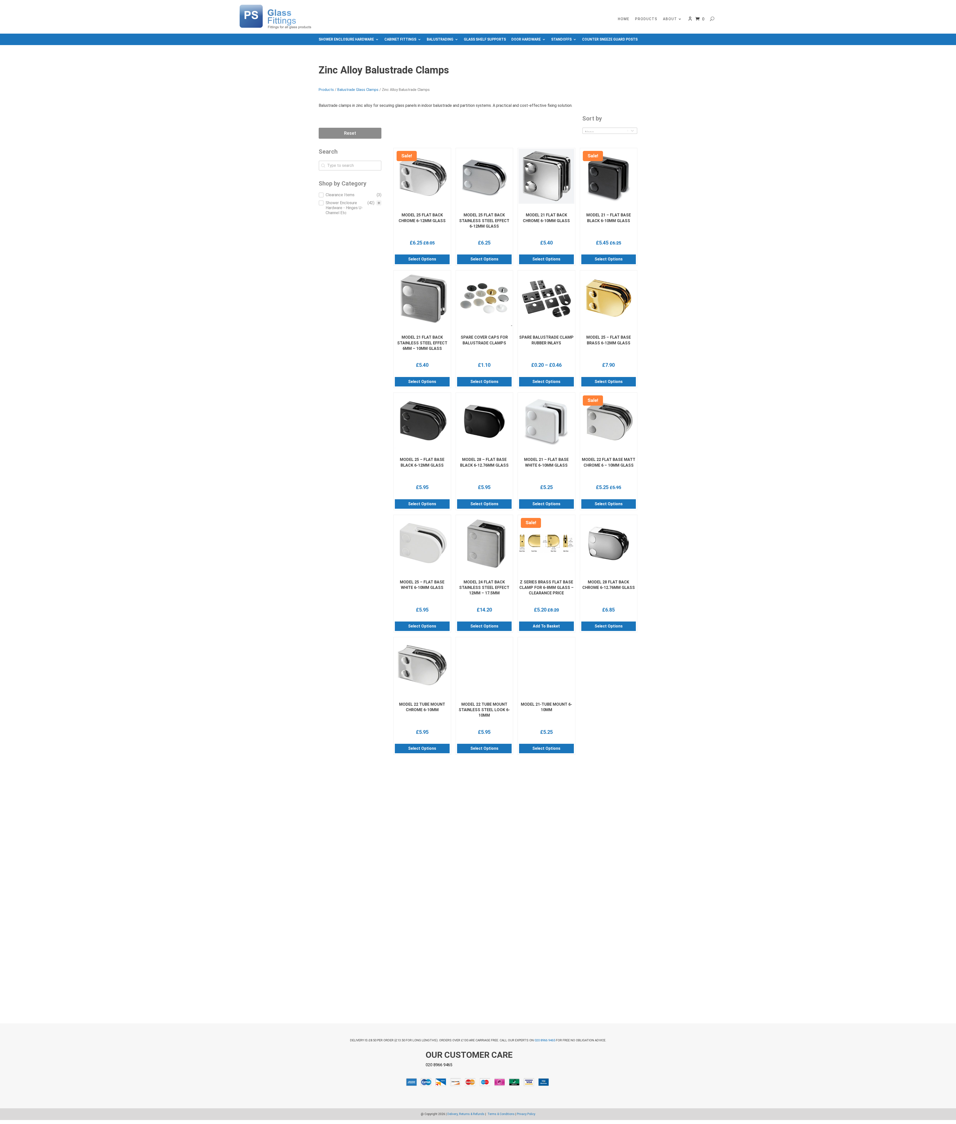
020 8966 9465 (545, 1040)
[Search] (712, 19)
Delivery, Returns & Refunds (465, 1114)
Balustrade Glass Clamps (357, 89)
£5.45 (602, 243)
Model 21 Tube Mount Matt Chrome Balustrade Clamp (546, 954)
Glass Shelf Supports (485, 39)
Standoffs (561, 39)
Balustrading (440, 39)
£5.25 (546, 487)
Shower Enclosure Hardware (346, 39)
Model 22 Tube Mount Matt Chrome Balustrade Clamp (609, 954)
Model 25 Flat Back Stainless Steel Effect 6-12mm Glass (484, 221)
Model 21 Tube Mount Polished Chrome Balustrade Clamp (422, 832)
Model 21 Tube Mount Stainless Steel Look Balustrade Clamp (546, 832)
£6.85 (608, 610)
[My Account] (690, 20)
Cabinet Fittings (400, 39)
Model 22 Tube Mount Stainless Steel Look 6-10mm (484, 710)
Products (646, 19)
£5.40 (546, 243)
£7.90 (608, 365)
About (670, 19)
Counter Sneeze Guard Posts (610, 39)
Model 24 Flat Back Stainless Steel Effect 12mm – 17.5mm (484, 588)
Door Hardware (526, 39)
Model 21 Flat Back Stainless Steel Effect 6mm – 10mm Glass (422, 343)
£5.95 (422, 487)
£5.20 (540, 610)
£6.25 (416, 243)
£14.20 (484, 610)
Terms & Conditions (501, 1114)
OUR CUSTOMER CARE (469, 1055)
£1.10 (484, 365)
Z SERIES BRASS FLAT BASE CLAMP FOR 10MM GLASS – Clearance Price (608, 710)
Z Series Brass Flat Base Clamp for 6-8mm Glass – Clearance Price (546, 588)
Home (624, 19)
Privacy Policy (526, 1114)
